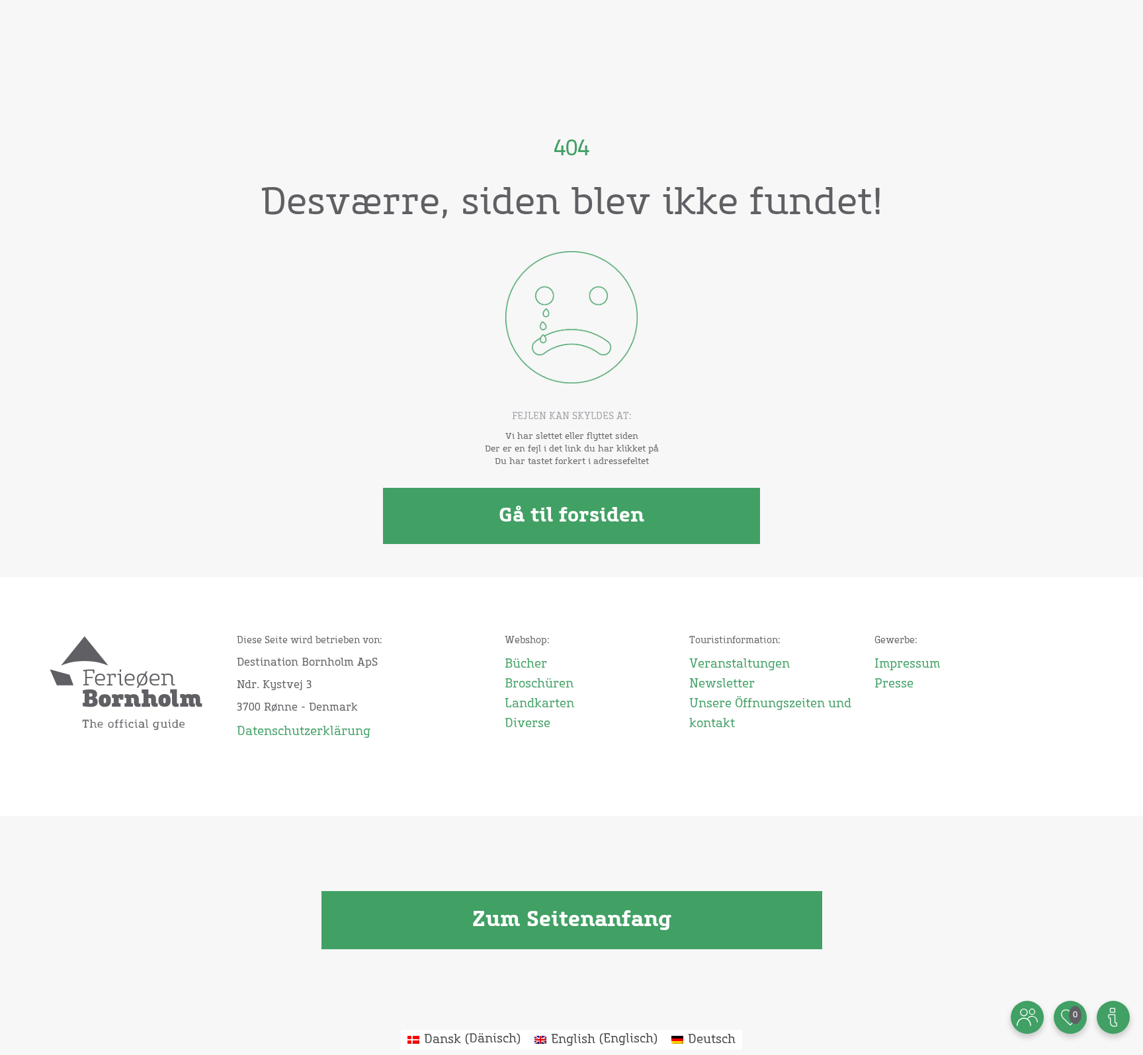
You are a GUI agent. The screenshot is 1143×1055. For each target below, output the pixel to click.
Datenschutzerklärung (303, 732)
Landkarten (539, 704)
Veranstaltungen (739, 664)
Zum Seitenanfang (571, 920)
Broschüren (539, 684)
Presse (893, 684)
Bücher (526, 664)
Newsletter (722, 684)
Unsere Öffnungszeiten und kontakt (770, 714)
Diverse (527, 724)
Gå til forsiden (571, 516)
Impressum (907, 664)
